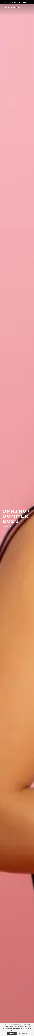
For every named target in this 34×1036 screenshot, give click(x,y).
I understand (12, 1033)
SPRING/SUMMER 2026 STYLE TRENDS (14, 2)
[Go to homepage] (12, 8)
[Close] (30, 2)
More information (23, 1033)
